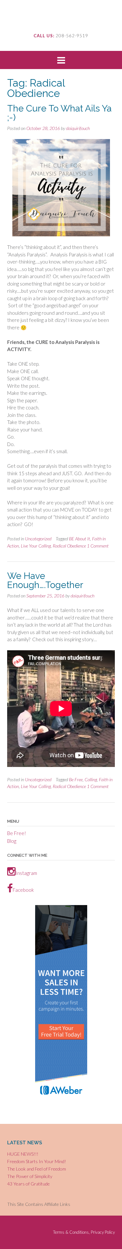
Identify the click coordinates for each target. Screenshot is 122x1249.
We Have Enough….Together (45, 580)
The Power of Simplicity (29, 1176)
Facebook (23, 890)
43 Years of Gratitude (28, 1183)
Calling (91, 779)
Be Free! (16, 833)
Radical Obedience (69, 545)
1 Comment (98, 545)
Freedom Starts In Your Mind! (36, 1161)
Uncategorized (38, 538)
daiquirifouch (78, 128)
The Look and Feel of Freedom (36, 1169)
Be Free (76, 779)
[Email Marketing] (61, 1098)
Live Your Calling (36, 545)
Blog (11, 841)
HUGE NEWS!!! (22, 1154)
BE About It (79, 538)
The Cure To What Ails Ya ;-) (59, 113)
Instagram (26, 873)
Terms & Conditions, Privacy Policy (84, 1232)
